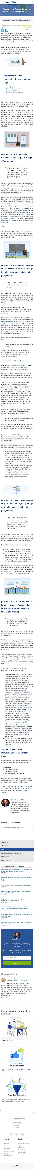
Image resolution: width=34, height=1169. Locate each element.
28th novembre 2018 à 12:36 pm (17, 980)
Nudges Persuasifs (19, 726)
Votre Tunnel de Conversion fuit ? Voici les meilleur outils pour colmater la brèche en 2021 (16, 870)
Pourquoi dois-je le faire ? (14, 93)
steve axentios (12, 979)
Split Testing (18, 790)
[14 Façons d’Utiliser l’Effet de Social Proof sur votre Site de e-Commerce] (17, 1057)
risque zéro (17, 692)
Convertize (8, 2)
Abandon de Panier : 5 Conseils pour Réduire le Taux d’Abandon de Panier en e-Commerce (15, 907)
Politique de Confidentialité (8, 1154)
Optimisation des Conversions (11, 19)
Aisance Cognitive (8, 218)
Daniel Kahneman (7, 321)
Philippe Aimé (19, 800)
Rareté (16, 728)
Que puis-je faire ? (12, 91)
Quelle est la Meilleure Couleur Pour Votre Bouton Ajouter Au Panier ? (16, 892)
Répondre (4, 998)
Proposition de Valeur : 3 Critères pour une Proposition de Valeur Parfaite (14, 899)
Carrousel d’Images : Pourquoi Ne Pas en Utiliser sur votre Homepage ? (17, 915)
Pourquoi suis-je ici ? (13, 89)
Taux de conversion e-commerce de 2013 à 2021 (15, 885)
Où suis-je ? (10, 87)
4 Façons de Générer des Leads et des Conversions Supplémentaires (16, 923)
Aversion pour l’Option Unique (17, 707)
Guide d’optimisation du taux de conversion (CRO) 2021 (16, 878)
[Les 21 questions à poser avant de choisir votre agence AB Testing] (17, 1026)
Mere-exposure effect (21, 210)
